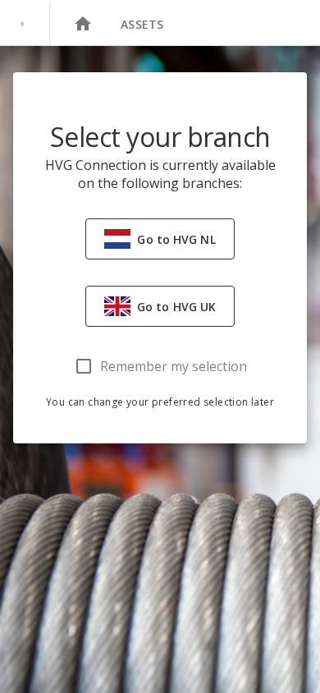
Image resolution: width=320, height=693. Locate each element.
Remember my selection (173, 366)
